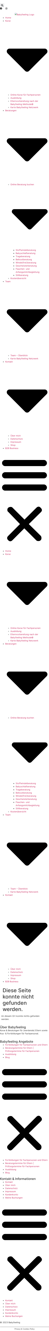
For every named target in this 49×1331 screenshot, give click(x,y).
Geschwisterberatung (26, 265)
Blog (7, 1057)
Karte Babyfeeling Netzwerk (24, 107)
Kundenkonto (11, 1194)
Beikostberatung (24, 259)
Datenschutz (16, 438)
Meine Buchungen (14, 1197)
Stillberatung (22, 275)
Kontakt (9, 1182)
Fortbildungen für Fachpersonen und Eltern (26, 1044)
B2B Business (11, 448)
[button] (2, 5)
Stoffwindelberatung (26, 250)
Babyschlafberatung (25, 253)
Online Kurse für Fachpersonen (25, 94)
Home (8, 17)
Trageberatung (23, 256)
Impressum (15, 442)
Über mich (15, 435)
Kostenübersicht (18, 278)
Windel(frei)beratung (26, 262)
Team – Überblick (19, 355)
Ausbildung (15, 98)
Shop (13, 445)
